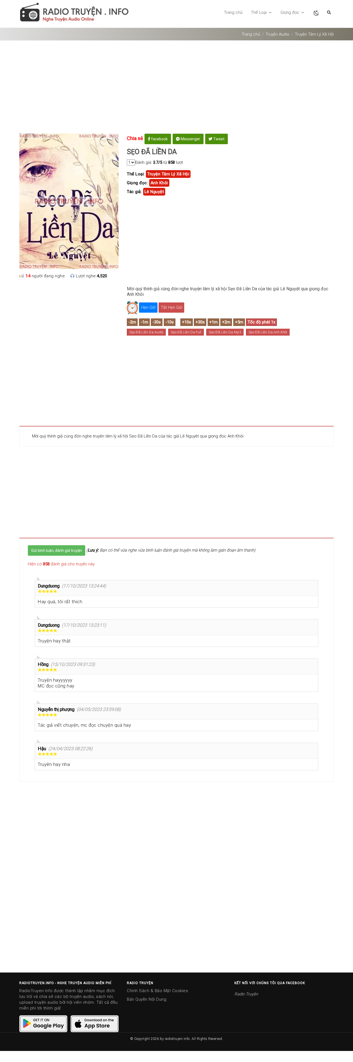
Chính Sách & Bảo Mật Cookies (157, 990)
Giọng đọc (290, 12)
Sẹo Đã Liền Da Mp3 (225, 332)
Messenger (190, 139)
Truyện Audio (277, 34)
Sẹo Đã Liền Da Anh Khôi (267, 332)
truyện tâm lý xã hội (168, 174)
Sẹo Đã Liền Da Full (186, 332)
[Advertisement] (176, 89)
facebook (159, 139)
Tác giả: (134, 191)
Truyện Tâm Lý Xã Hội (314, 34)
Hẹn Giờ (148, 307)
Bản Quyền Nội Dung (146, 999)
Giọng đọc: (137, 182)
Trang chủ (233, 12)
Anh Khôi (159, 182)
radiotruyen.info (177, 1039)
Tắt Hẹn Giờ (171, 307)
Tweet (218, 139)
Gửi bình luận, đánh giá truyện (56, 550)
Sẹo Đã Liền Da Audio (146, 332)
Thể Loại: (136, 174)
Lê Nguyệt (154, 191)
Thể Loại (259, 12)
